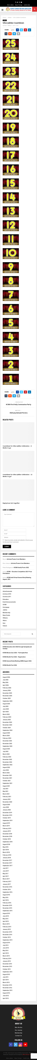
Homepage (6, 607)
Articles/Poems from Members (16, 559)
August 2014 (6, 942)
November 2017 (7, 863)
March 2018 (6, 852)
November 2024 (7, 725)
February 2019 (7, 828)
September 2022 (7, 764)
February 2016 (7, 903)
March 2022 (6, 772)
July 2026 (5, 680)
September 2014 (7, 940)
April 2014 (6, 953)
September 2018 (7, 841)
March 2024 (6, 735)
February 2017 (7, 881)
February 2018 (7, 855)
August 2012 (6, 993)
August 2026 (6, 677)
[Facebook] (15, 2)
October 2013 (7, 969)
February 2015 (7, 926)
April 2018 (6, 849)
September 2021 (7, 783)
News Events (6, 615)
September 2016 (7, 892)
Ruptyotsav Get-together (11, 503)
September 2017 (7, 865)
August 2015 (6, 913)
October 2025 (7, 698)
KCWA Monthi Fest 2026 (10, 665)
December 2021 (7, 775)
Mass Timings (18, 5)
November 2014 (7, 934)
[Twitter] (17, 2)
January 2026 (7, 690)
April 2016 (6, 900)
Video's (5, 626)
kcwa (5, 25)
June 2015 (6, 916)
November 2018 (7, 836)
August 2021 (6, 786)
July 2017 (5, 868)
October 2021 (7, 780)
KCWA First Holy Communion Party (18, 404)
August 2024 (6, 733)
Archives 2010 (7, 594)
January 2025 (7, 719)
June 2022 (6, 770)
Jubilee (4, 20)
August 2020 (6, 804)
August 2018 (6, 844)
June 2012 (6, 995)
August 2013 (6, 974)
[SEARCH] (32, 634)
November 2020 (7, 802)
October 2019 (7, 818)
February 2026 (7, 688)
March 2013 (6, 982)
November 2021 (7, 778)
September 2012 (7, 990)
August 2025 (6, 703)
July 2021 (5, 788)
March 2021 (6, 794)
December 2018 (7, 833)
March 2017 (6, 879)
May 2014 (5, 950)
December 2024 (7, 722)
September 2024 (7, 730)
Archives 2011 (7, 596)
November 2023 (7, 743)
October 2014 (7, 937)
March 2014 (6, 956)
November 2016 (7, 887)
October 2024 (7, 727)
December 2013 (7, 964)
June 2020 (6, 807)
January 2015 (7, 929)
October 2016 (7, 889)
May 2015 (5, 918)
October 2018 (7, 839)
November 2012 (7, 987)
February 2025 (7, 717)
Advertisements (7, 591)
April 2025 (6, 711)
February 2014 (7, 958)
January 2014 (7, 961)
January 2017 (7, 884)
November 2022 (7, 762)
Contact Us (18, 1035)
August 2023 (6, 749)
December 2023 (7, 741)
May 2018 (5, 847)
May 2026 (5, 682)
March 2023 (6, 754)
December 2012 (7, 985)
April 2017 (6, 876)
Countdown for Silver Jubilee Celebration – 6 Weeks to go (17, 447)
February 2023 (7, 757)
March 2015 (6, 924)
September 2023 (7, 746)
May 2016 (5, 897)
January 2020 (7, 810)
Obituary (5, 618)
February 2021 (7, 796)
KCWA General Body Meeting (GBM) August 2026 (17, 661)
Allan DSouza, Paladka (28, 1054)
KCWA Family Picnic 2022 (21, 567)
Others (5, 620)
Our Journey (18, 1030)
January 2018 (7, 857)
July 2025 (5, 706)
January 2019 (7, 831)
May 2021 (5, 791)
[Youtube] (21, 2)
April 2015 (6, 921)
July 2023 (5, 751)
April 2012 (6, 998)
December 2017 (7, 860)
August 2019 (6, 823)
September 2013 (7, 972)
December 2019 (7, 812)
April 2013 (6, 979)
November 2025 (7, 695)
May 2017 (5, 873)
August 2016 (6, 895)
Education (6, 599)
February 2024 (7, 738)
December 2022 (7, 759)
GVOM (4, 604)
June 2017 (6, 871)
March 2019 (6, 825)
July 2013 (5, 977)
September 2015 (7, 910)
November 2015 (7, 908)
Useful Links (27, 5)
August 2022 (6, 767)
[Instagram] (19, 2)
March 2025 (6, 714)
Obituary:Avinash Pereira (18, 413)
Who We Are (18, 1027)
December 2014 (7, 932)
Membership (6, 612)
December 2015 (7, 905)
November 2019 (7, 815)
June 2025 (6, 709)
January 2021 (7, 799)
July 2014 (5, 945)
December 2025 (7, 693)
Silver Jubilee (10, 5)
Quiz (4, 623)
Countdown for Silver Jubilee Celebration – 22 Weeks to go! (17, 475)
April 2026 (6, 685)
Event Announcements (9, 602)
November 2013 (7, 966)
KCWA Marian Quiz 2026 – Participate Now (15, 652)
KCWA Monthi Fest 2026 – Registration (14, 657)
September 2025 (7, 701)
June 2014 (6, 948)
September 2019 (7, 820)
